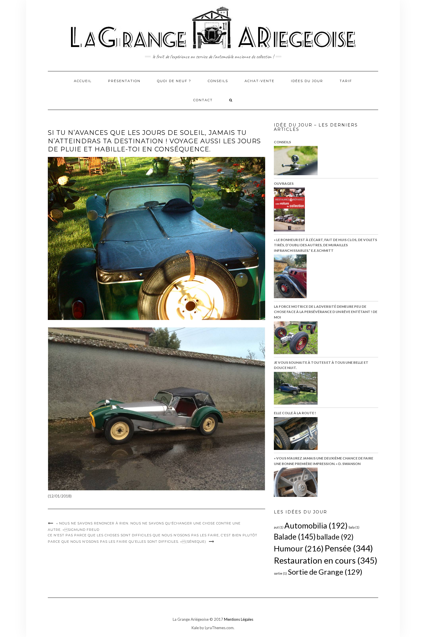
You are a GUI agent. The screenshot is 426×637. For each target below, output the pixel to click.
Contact (203, 100)
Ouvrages (284, 183)
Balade (295, 536)
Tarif (346, 81)
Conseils (218, 81)
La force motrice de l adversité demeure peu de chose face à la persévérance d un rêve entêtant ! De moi (325, 311)
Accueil (83, 81)
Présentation (124, 81)
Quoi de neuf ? (174, 81)
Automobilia (316, 525)
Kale (195, 627)
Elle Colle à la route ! (295, 413)
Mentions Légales (238, 619)
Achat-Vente (259, 81)
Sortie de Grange (325, 571)
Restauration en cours (325, 560)
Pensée (349, 548)
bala (354, 527)
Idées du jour (307, 81)
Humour (299, 548)
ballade (335, 537)
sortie (280, 573)
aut (278, 527)
